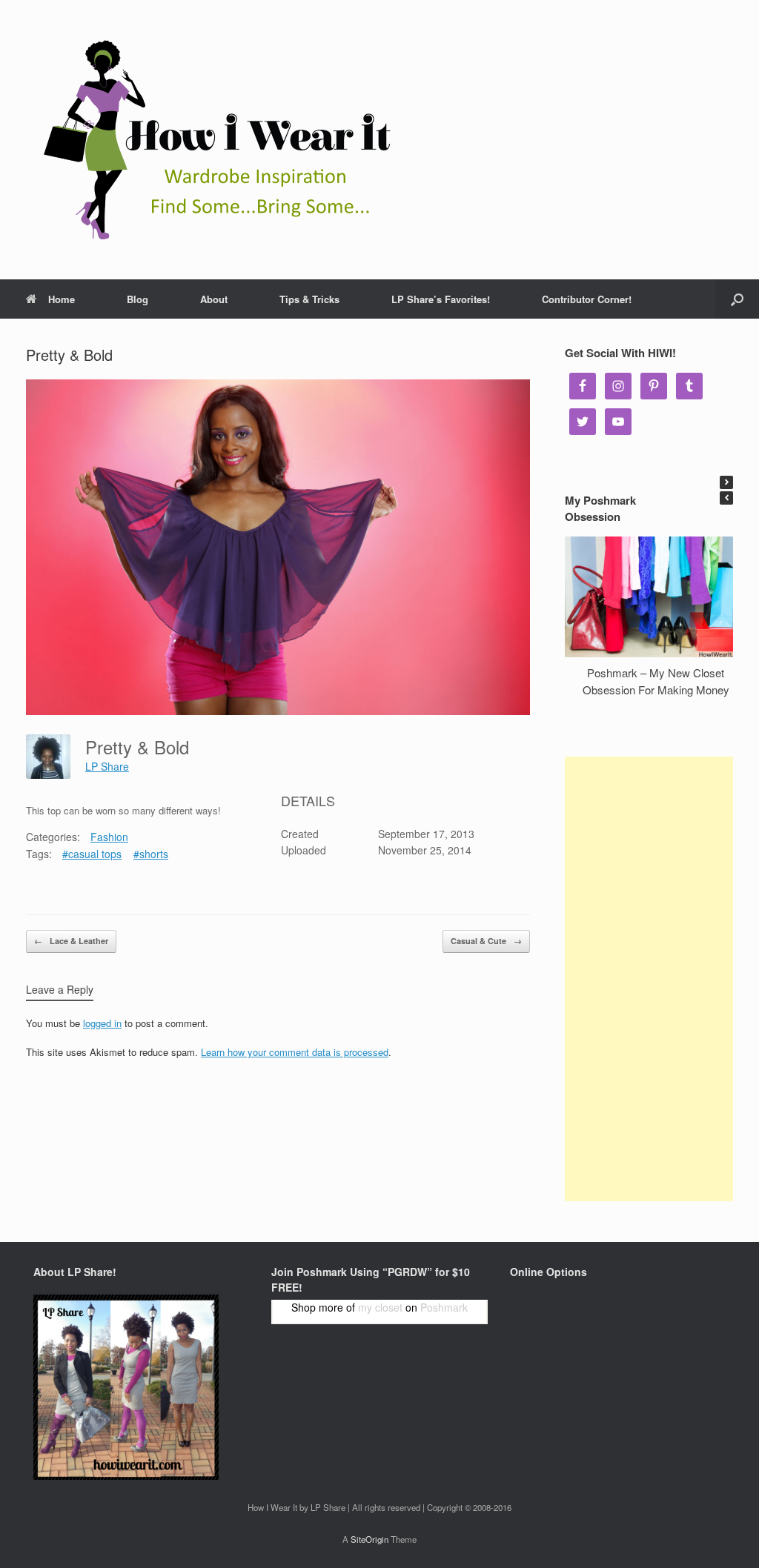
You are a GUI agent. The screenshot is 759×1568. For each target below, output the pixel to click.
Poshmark (444, 1307)
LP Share (107, 766)
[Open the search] (737, 299)
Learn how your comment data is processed (294, 1052)
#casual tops (92, 853)
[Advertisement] (649, 979)
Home (61, 299)
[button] (726, 482)
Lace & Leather (71, 940)
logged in (102, 1023)
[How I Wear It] (211, 139)
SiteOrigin (369, 1539)
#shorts (150, 853)
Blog (137, 299)
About (214, 299)
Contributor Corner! (587, 299)
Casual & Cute (486, 940)
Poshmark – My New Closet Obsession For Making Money (656, 681)
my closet (380, 1307)
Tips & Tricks (309, 299)
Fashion (109, 836)
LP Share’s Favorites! (440, 299)
